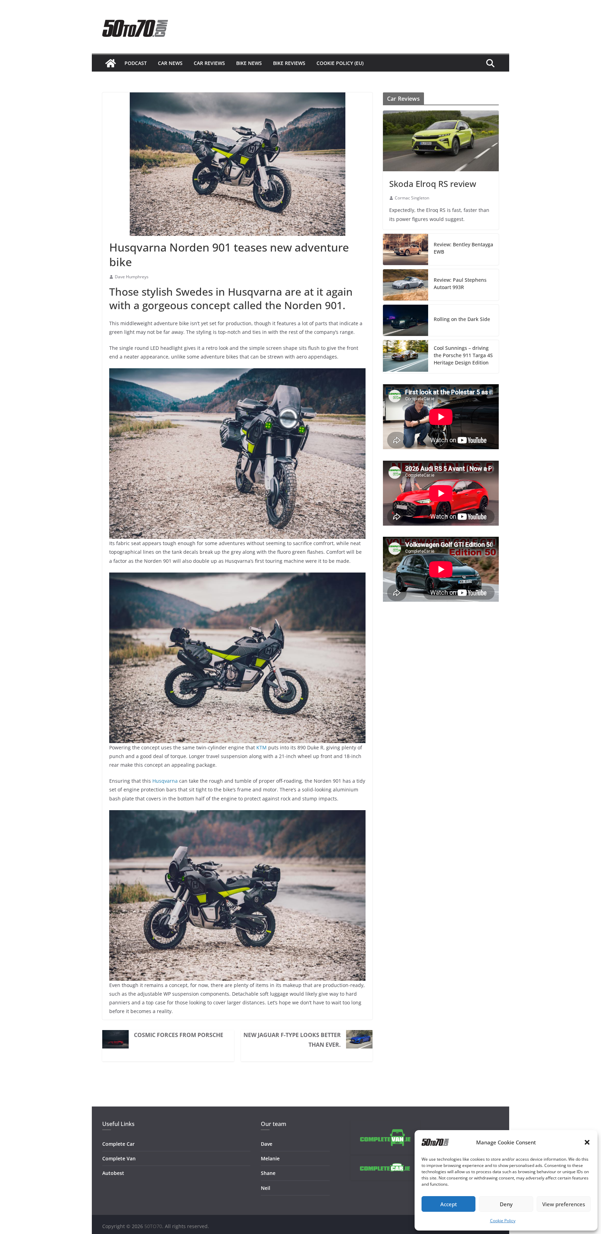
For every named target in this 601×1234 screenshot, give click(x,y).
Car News (170, 63)
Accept (448, 1204)
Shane (268, 1173)
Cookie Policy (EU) (339, 63)
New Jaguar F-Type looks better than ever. (292, 1039)
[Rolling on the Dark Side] (405, 320)
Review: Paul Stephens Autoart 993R (460, 283)
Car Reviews (209, 63)
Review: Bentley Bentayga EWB (463, 248)
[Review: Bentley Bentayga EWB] (405, 249)
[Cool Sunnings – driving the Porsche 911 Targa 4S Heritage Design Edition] (405, 356)
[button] (587, 1142)
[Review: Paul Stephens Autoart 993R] (405, 285)
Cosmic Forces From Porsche (178, 1035)
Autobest (113, 1173)
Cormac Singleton (412, 198)
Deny (506, 1204)
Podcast (136, 63)
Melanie (270, 1158)
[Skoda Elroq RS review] (441, 140)
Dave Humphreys (132, 277)
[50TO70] (110, 63)
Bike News (249, 63)
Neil (265, 1188)
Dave (266, 1144)
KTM (261, 747)
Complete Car (118, 1144)
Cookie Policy (502, 1221)
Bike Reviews (289, 63)
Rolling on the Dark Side (462, 319)
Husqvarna (165, 781)
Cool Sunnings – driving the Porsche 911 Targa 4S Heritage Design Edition (463, 355)
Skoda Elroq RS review (432, 183)
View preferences (563, 1204)
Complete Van (119, 1158)
